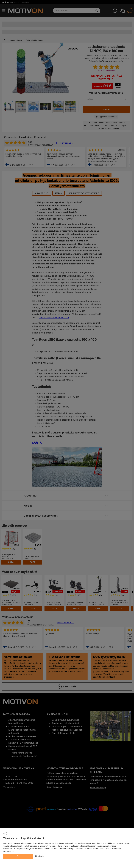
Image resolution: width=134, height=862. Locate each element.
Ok (18, 856)
